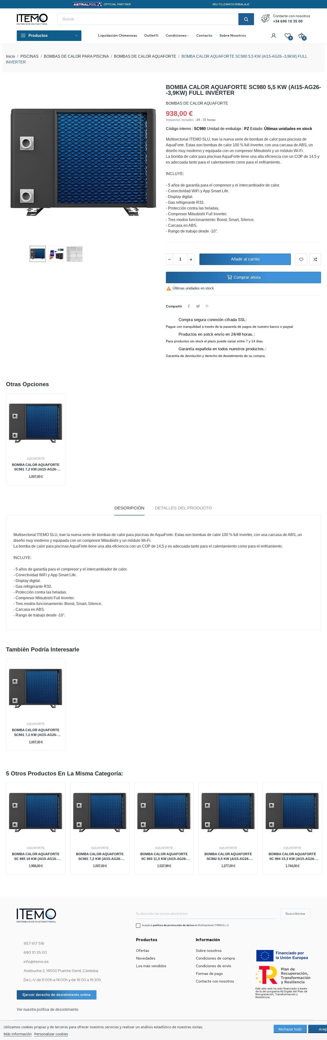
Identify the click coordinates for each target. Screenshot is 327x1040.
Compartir (188, 306)
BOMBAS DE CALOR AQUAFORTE (197, 103)
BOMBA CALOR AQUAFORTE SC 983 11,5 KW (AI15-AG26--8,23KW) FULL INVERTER (164, 856)
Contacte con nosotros (215, 981)
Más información (18, 1033)
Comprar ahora (247, 277)
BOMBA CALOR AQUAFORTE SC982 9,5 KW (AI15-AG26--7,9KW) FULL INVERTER (228, 856)
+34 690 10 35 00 (288, 21)
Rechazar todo (290, 1029)
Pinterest (207, 306)
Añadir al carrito (245, 259)
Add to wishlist (301, 259)
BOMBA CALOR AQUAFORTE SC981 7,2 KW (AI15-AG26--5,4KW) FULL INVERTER (35, 467)
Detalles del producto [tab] (183, 508)
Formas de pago (209, 973)
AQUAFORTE (36, 458)
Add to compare (315, 259)
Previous (17, 163)
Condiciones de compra (215, 958)
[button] (56, 995)
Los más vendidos (151, 965)
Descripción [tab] (129, 508)
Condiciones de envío (213, 965)
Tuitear (198, 306)
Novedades (145, 958)
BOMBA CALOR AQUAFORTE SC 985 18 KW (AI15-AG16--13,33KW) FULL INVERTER (35, 856)
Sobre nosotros (209, 950)
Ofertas (142, 950)
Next (150, 163)
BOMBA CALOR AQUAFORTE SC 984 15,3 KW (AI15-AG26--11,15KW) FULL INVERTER (292, 856)
